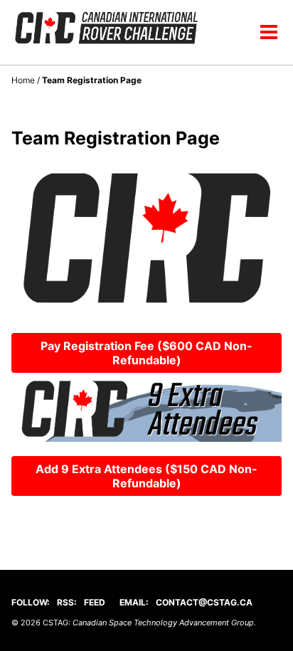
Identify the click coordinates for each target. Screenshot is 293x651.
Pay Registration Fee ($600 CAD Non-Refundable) (146, 353)
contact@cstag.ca (204, 602)
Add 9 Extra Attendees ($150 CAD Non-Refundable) (146, 476)
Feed (94, 602)
